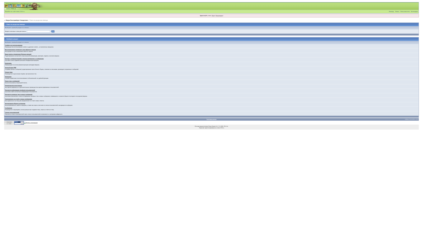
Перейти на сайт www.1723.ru (15, 11)
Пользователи (405, 11)
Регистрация (219, 15)
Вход (213, 15)
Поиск (397, 11)
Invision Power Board (209, 126)
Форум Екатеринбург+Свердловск (17, 20)
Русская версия (199, 126)
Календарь (414, 11)
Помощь (391, 11)
